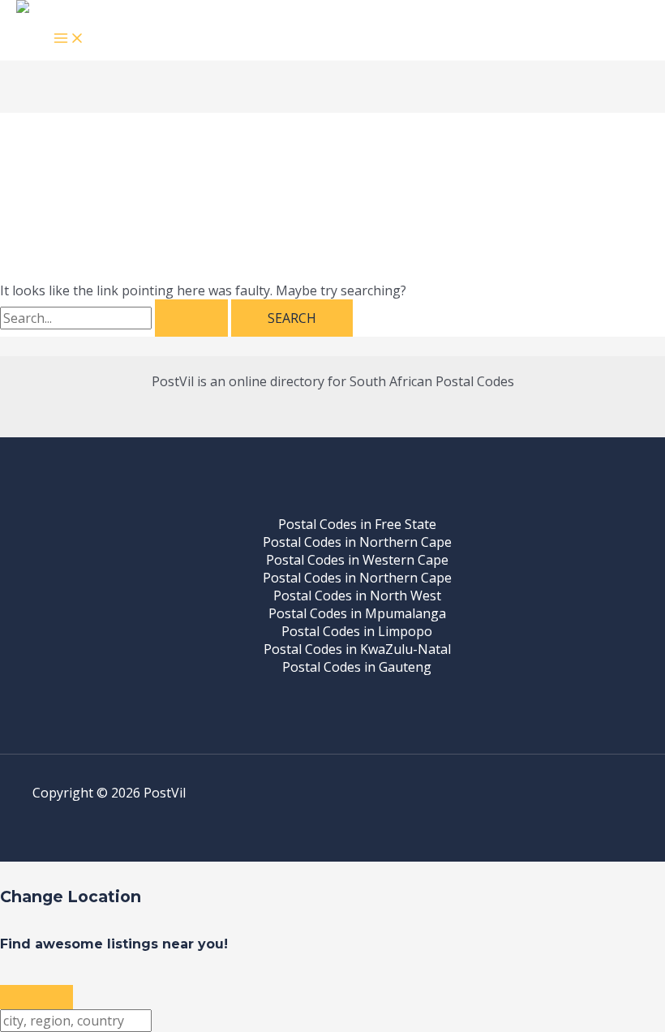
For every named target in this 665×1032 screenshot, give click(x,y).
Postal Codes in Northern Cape (357, 542)
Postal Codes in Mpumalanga (357, 613)
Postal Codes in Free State (357, 524)
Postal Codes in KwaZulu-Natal (357, 649)
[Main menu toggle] (69, 39)
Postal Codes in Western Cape (357, 560)
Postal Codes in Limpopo (356, 631)
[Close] (36, 997)
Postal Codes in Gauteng (356, 667)
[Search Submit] (191, 318)
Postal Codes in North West (357, 595)
